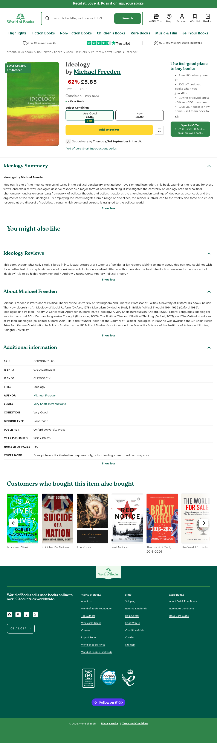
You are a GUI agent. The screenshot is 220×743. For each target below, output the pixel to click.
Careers (85, 630)
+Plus (184, 93)
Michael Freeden (97, 72)
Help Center (132, 616)
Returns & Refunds (136, 608)
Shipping (130, 601)
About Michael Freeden (30, 292)
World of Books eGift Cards (96, 652)
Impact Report (89, 637)
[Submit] (47, 18)
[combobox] (92, 18)
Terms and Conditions (135, 723)
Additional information (30, 348)
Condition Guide (134, 630)
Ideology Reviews (23, 253)
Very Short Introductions (50, 403)
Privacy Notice (109, 723)
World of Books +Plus (93, 644)
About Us (86, 601)
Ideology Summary (25, 166)
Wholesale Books (91, 623)
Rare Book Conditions (181, 608)
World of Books (88, 723)
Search (127, 18)
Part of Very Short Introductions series (91, 148)
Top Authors (88, 616)
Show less (108, 208)
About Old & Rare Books (183, 601)
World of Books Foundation (96, 608)
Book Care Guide (179, 616)
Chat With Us (132, 623)
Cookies (129, 637)
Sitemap (130, 644)
